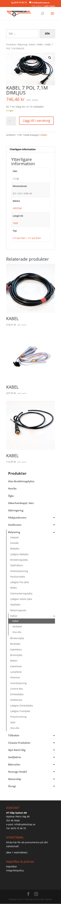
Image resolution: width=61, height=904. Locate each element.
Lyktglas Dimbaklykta (21, 705)
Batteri (14, 660)
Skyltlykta (15, 604)
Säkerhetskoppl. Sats (21, 503)
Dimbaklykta (17, 694)
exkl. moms (49, 6)
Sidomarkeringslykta (21, 593)
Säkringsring (15, 510)
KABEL (40, 44)
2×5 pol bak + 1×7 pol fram (27, 238)
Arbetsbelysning (19, 571)
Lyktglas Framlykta (20, 711)
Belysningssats (18, 610)
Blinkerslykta (17, 638)
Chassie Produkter (19, 743)
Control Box (16, 688)
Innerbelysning (18, 683)
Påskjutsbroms (17, 517)
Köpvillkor (11, 866)
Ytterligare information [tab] (23, 149)
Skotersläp (14, 779)
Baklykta (14, 548)
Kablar (32, 44)
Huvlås (12, 488)
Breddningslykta (19, 559)
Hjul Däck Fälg (16, 750)
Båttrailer (14, 764)
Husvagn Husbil (17, 771)
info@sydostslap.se (24, 824)
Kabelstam (16, 666)
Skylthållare (16, 565)
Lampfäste (16, 671)
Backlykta (15, 643)
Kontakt (14, 542)
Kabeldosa (16, 649)
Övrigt (12, 786)
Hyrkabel (17, 626)
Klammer (15, 677)
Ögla (11, 496)
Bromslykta (16, 655)
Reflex (13, 587)
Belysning (22, 44)
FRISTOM (17, 208)
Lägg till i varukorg (36, 120)
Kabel (15, 620)
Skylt (12, 722)
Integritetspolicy (15, 870)
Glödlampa (16, 699)
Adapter (14, 537)
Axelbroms (14, 525)
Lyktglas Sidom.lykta (21, 599)
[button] (50, 58)
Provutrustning (18, 716)
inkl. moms (37, 6)
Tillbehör (13, 735)
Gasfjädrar (14, 757)
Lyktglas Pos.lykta (19, 582)
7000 (15, 223)
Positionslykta (17, 576)
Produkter (11, 44)
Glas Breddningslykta (21, 481)
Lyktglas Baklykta (19, 554)
